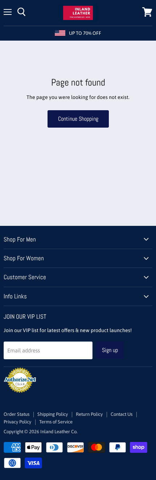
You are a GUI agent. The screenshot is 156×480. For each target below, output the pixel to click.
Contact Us (121, 414)
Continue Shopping (78, 119)
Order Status (16, 414)
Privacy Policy (17, 422)
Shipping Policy (52, 414)
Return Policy (89, 414)
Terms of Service (56, 422)
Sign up (110, 350)
